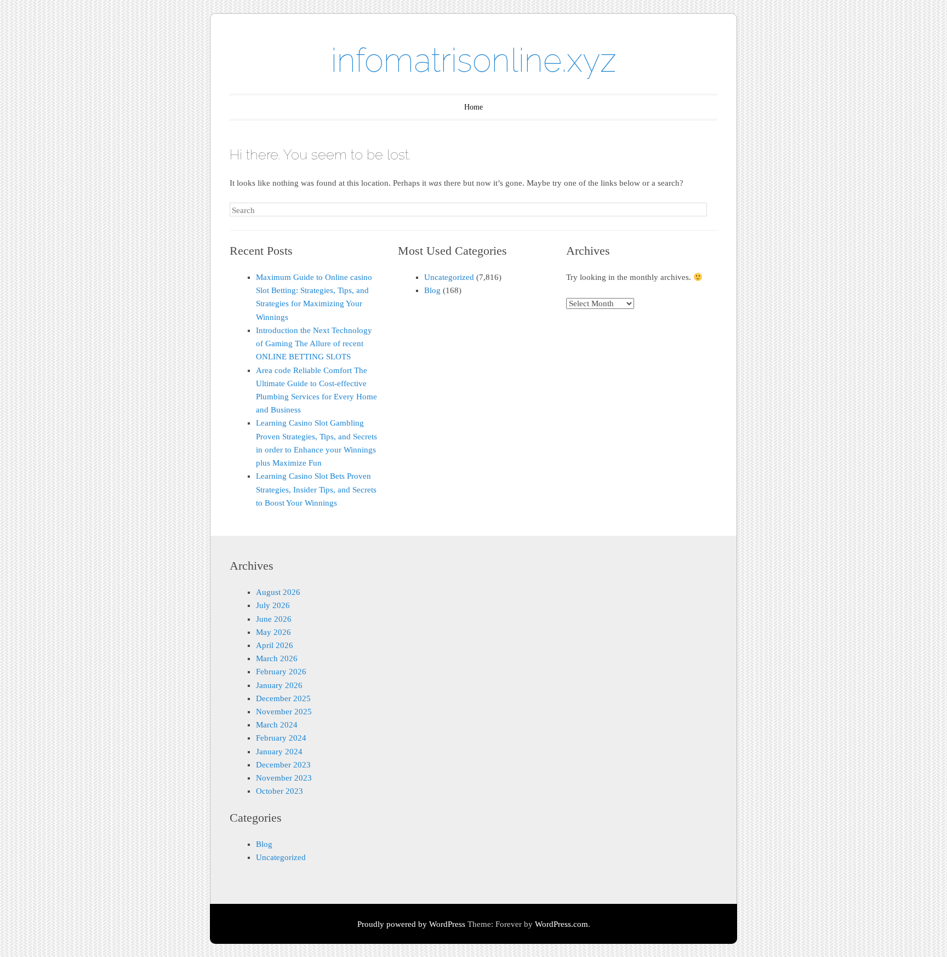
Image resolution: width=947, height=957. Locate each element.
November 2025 (284, 711)
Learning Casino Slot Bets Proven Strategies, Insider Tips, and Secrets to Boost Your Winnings (316, 489)
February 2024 (281, 737)
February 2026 (281, 671)
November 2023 (284, 777)
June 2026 (274, 619)
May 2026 (273, 632)
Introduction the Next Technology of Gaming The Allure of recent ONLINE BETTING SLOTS (314, 343)
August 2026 (278, 592)
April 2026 (274, 645)
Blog (432, 290)
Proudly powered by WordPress (411, 924)
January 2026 (279, 685)
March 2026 (277, 658)
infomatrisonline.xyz (474, 60)
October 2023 (279, 791)
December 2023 (283, 764)
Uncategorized (449, 277)
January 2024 (279, 751)
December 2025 (283, 698)
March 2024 (277, 724)
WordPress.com (561, 924)
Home (473, 107)
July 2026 (273, 605)
